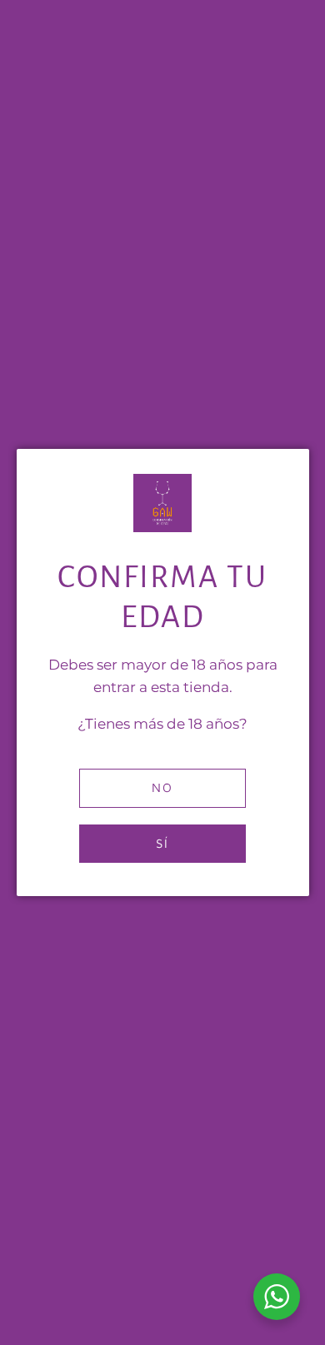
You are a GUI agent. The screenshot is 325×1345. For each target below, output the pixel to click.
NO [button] (162, 787)
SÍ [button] (162, 843)
